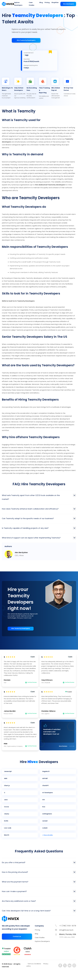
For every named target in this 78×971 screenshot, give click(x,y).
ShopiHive (54, 3)
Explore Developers (42, 941)
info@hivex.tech (66, 930)
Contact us (17, 936)
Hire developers (68, 4)
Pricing (47, 3)
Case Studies (40, 937)
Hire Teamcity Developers (26, 40)
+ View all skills (47, 835)
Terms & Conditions (34, 964)
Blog (41, 3)
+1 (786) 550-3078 (67, 925)
